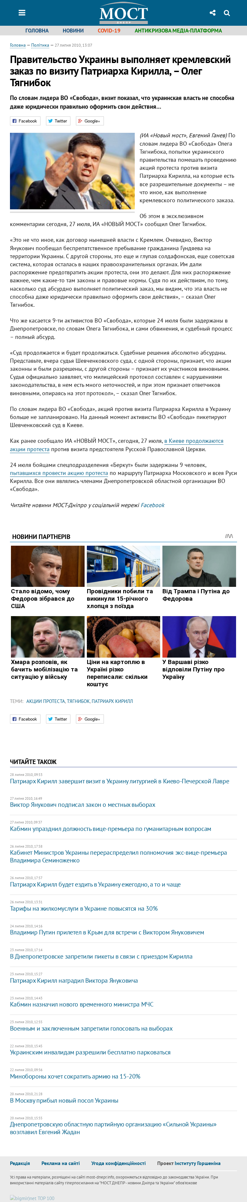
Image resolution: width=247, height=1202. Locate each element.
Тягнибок (78, 701)
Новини (73, 30)
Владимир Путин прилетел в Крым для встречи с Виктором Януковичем (107, 932)
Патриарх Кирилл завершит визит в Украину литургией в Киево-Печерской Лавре (119, 781)
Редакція (20, 1163)
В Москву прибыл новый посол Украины (64, 1100)
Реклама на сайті (60, 1163)
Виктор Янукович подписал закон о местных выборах (82, 804)
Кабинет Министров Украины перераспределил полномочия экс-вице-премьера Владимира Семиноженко (118, 856)
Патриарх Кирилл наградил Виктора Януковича (74, 980)
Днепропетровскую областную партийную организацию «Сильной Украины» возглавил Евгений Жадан (113, 1128)
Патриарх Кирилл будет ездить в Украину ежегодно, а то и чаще (95, 884)
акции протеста (45, 701)
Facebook (152, 505)
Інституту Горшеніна (198, 1163)
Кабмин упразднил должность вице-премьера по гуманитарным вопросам (110, 828)
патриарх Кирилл (112, 701)
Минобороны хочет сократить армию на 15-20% (75, 1076)
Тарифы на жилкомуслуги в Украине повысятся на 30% (83, 908)
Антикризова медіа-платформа (178, 30)
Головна (37, 30)
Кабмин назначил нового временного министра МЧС (81, 1004)
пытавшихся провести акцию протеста (59, 473)
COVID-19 (109, 30)
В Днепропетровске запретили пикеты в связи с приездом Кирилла (101, 956)
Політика (40, 45)
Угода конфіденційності (118, 1163)
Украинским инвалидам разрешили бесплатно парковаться (90, 1052)
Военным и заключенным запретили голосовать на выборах (91, 1028)
